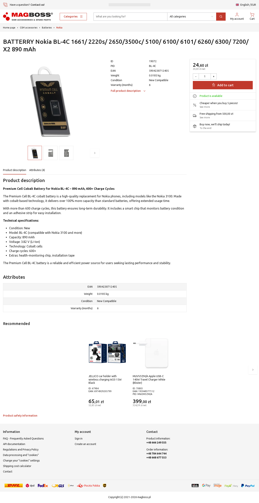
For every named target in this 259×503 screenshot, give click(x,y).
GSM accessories (28, 27)
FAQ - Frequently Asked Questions (23, 438)
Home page (9, 27)
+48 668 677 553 (156, 457)
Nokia (59, 27)
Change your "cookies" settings (21, 460)
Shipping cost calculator (17, 466)
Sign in (78, 438)
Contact (7, 471)
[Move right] (94, 153)
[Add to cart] (122, 403)
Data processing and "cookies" (21, 455)
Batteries (47, 27)
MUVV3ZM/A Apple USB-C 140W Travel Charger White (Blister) (149, 379)
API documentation (14, 444)
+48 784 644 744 (156, 453)
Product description (14, 170)
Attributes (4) (37, 170)
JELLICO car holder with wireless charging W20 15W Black (105, 379)
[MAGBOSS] (28, 16)
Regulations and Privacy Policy (20, 449)
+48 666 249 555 (156, 442)
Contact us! (38, 4)
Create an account (85, 444)
